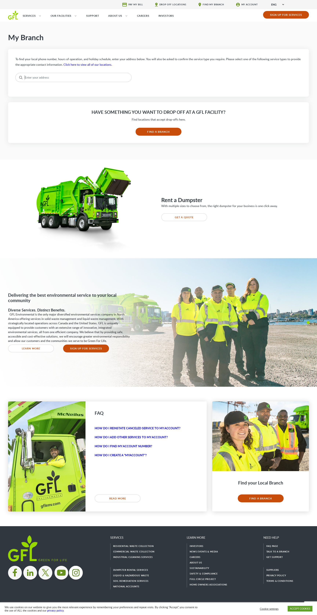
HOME (13, 15)
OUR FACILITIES (61, 15)
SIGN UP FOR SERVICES (286, 15)
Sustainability (199, 568)
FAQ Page (272, 546)
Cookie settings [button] (269, 608)
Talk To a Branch (277, 551)
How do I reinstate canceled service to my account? (137, 428)
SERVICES (29, 15)
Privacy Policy (276, 575)
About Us (196, 562)
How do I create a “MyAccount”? (121, 455)
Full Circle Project (203, 579)
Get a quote (184, 217)
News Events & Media (204, 551)
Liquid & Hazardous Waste (131, 575)
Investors (196, 546)
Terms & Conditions (279, 581)
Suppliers (272, 570)
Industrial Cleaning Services (133, 557)
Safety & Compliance (204, 573)
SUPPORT (92, 15)
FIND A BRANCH (158, 131)
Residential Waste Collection (133, 546)
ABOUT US (115, 15)
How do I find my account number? (123, 446)
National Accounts (126, 586)
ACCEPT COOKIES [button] (300, 608)
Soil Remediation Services (131, 581)
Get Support (274, 557)
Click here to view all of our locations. (87, 65)
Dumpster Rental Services (130, 570)
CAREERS (143, 15)
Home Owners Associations (208, 584)
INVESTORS (166, 15)
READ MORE (117, 498)
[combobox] (277, 4)
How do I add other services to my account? (131, 437)
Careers (195, 557)
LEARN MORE (31, 348)
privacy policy (55, 610)
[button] (308, 322)
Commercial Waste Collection (134, 551)
